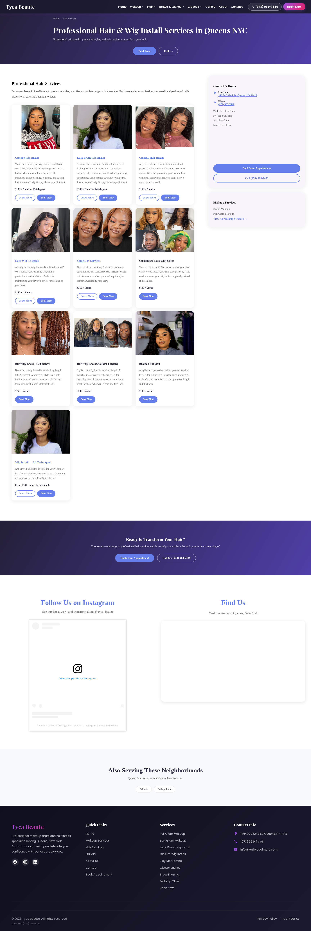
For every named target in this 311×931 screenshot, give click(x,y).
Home (122, 7)
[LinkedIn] (35, 862)
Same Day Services (88, 260)
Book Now (294, 7)
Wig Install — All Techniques (33, 462)
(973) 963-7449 (266, 7)
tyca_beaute (74, 725)
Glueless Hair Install (151, 157)
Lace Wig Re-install (27, 260)
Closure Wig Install (27, 157)
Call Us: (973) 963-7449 (177, 557)
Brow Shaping (169, 874)
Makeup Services (98, 840)
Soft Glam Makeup (173, 840)
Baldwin (143, 789)
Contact (237, 7)
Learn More (25, 197)
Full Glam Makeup (223, 213)
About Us (92, 861)
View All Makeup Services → (230, 218)
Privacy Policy (267, 919)
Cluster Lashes (170, 868)
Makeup (137, 7)
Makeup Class (169, 881)
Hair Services (95, 847)
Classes (195, 7)
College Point (165, 789)
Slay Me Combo (171, 861)
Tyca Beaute (20, 6)
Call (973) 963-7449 (257, 178)
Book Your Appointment (257, 168)
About (223, 7)
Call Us (168, 51)
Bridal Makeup (221, 208)
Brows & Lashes (171, 7)
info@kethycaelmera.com (259, 849)
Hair (151, 7)
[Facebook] (15, 862)
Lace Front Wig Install (91, 157)
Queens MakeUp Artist (50, 725)
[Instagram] (25, 862)
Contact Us (291, 919)
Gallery (210, 7)
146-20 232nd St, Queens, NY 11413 (237, 95)
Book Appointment (99, 874)
